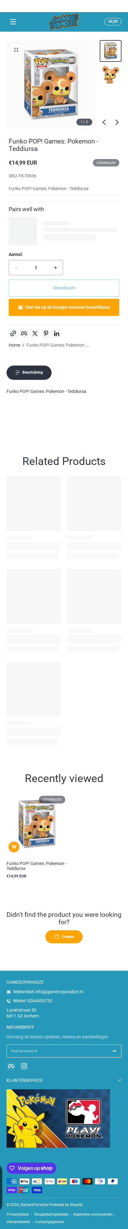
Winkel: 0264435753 (32, 1000)
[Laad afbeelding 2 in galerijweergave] (110, 75)
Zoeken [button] (68, 937)
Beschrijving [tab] (32, 372)
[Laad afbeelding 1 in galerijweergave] (110, 51)
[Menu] (13, 21)
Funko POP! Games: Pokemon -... (58, 345)
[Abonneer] (113, 1051)
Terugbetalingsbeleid (51, 1214)
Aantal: (16, 254)
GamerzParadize (34, 1205)
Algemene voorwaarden (93, 1214)
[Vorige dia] (104, 122)
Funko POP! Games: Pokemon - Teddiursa (36, 866)
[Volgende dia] (117, 122)
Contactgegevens (49, 1222)
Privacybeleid (18, 1214)
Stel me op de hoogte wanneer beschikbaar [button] (67, 307)
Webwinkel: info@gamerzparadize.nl (48, 991)
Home (14, 345)
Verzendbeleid (18, 1222)
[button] (112, 21)
